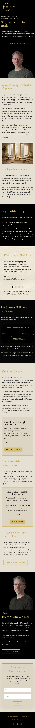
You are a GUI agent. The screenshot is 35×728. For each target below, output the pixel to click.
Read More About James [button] (11, 651)
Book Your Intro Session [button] (17, 43)
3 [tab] (19, 287)
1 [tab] (13, 287)
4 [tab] (22, 287)
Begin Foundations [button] (17, 521)
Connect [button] (17, 703)
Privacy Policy (24, 716)
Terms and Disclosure (13, 716)
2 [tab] (16, 287)
